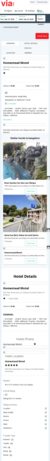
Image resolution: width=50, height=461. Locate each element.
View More (7, 119)
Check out (22, 16)
